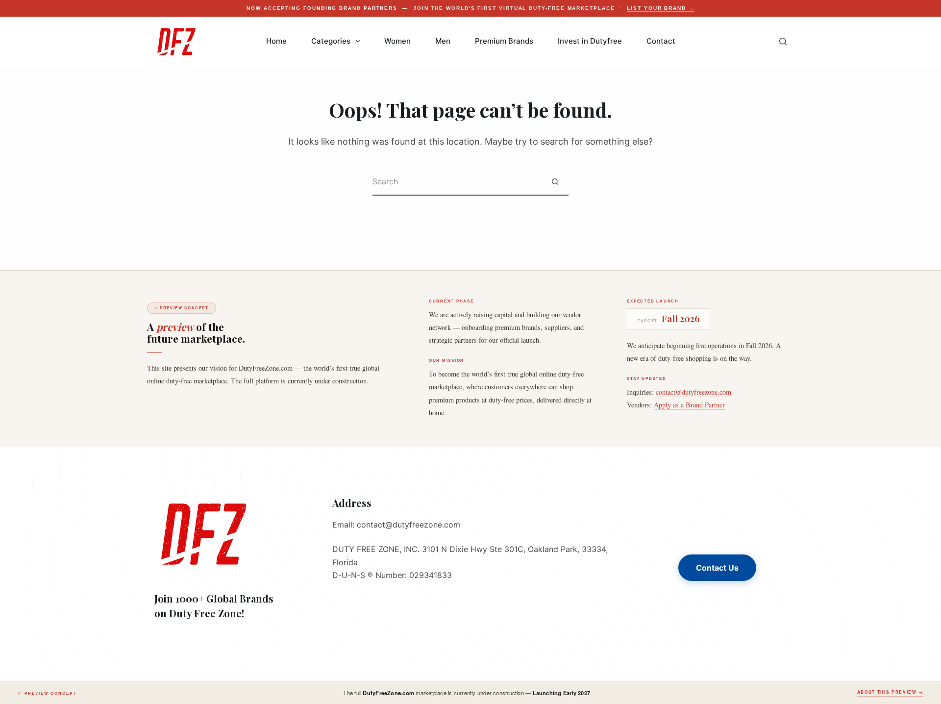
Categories (330, 41)
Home (276, 41)
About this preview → (890, 692)
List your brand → (660, 8)
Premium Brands (504, 41)
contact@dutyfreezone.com (693, 392)
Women (397, 41)
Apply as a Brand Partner (689, 404)
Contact (660, 41)
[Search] (783, 41)
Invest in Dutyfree (590, 41)
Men (442, 41)
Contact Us (717, 568)
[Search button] (555, 182)
